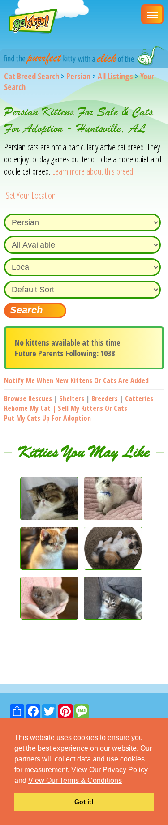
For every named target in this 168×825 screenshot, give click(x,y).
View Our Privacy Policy (109, 770)
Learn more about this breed (92, 171)
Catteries (139, 398)
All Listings (115, 76)
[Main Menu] (152, 14)
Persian (78, 76)
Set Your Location (31, 195)
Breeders (104, 398)
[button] (125, 781)
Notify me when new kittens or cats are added (76, 380)
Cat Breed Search (31, 76)
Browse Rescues (28, 398)
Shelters (71, 398)
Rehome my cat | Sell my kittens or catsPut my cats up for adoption (65, 413)
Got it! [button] (84, 801)
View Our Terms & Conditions (75, 780)
